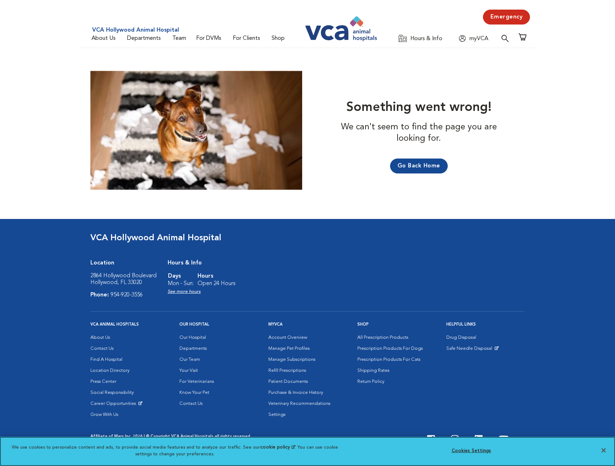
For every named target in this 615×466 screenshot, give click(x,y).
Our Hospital (192, 337)
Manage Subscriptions (291, 359)
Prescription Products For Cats (388, 359)
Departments (144, 38)
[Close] (603, 450)
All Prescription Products (382, 337)
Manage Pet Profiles (289, 348)
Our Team (189, 359)
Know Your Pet (194, 392)
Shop (278, 38)
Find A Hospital (106, 359)
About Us (103, 38)
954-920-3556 (127, 295)
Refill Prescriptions (287, 370)
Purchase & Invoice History (295, 392)
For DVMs (208, 38)
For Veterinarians (196, 381)
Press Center (103, 381)
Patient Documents (288, 381)
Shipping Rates (373, 370)
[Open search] (507, 38)
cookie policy (277, 447)
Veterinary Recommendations (299, 403)
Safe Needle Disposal (470, 350)
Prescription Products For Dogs (390, 348)
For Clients (246, 38)
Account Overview (287, 337)
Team (179, 38)
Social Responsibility (112, 392)
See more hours (184, 291)
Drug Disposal (461, 337)
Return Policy (370, 381)
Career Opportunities (114, 405)
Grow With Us (104, 414)
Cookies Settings (471, 451)
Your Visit (188, 370)
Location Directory (110, 370)
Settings (276, 414)
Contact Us (102, 348)
